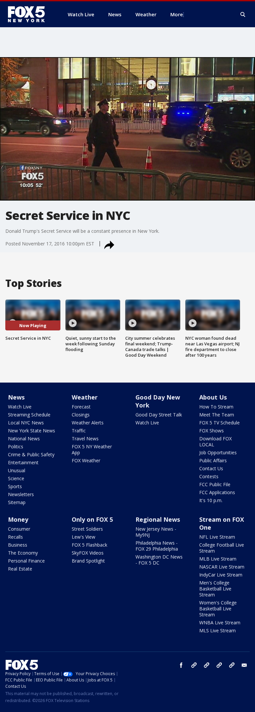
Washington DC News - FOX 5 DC (159, 560)
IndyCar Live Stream (220, 575)
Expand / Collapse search (243, 14)
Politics (15, 446)
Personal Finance (26, 561)
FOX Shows (211, 430)
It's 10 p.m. (210, 500)
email (244, 665)
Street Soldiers (87, 529)
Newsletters (21, 494)
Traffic (79, 430)
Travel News (85, 438)
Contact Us (211, 468)
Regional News (157, 519)
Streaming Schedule (29, 414)
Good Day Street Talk (158, 414)
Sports (15, 486)
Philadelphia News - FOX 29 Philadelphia (156, 546)
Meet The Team (216, 414)
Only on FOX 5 (92, 519)
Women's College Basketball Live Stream (218, 608)
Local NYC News (26, 422)
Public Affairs (213, 460)
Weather (85, 397)
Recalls (15, 537)
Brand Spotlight (88, 561)
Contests (208, 476)
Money (18, 519)
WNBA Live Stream (219, 622)
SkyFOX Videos (88, 553)
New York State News (31, 430)
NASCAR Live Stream (221, 567)
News (16, 397)
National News (24, 438)
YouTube (219, 665)
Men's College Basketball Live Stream (215, 588)
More (176, 14)
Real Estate (20, 569)
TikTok (206, 665)
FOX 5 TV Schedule (219, 422)
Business (17, 545)
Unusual (16, 470)
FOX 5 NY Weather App (92, 449)
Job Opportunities (218, 452)
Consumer (19, 529)
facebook (181, 665)
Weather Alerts (88, 422)
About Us (213, 397)
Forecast (81, 406)
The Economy (23, 553)
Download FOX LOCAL (215, 441)
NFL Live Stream (217, 537)
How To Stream (216, 406)
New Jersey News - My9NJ (155, 532)
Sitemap (17, 502)
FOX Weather (86, 460)
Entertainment (23, 462)
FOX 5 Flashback (89, 545)
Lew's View (83, 537)
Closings (81, 414)
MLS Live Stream (217, 630)
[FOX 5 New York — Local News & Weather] (30, 14)
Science (16, 478)
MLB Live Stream (217, 559)
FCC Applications (217, 492)
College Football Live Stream (221, 548)
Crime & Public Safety (31, 454)
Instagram (194, 665)
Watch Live (20, 406)
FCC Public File (214, 484)
